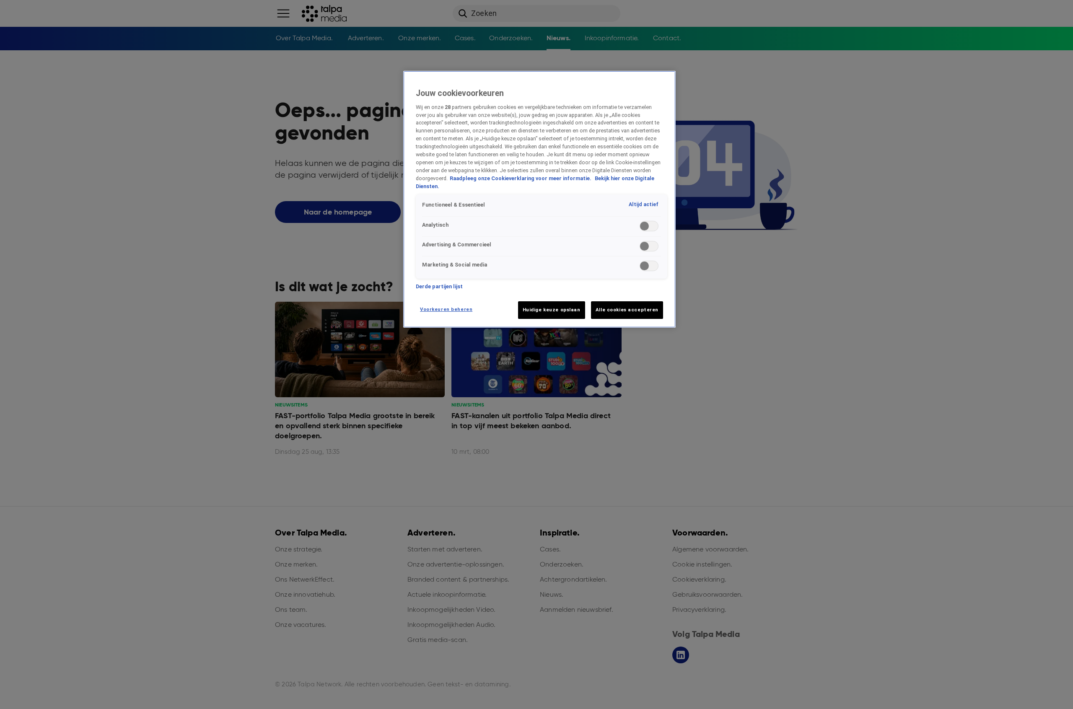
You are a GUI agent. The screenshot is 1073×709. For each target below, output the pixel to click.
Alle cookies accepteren (627, 310)
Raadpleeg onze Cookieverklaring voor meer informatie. (521, 178)
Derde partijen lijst (439, 286)
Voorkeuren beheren (446, 309)
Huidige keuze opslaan (552, 310)
